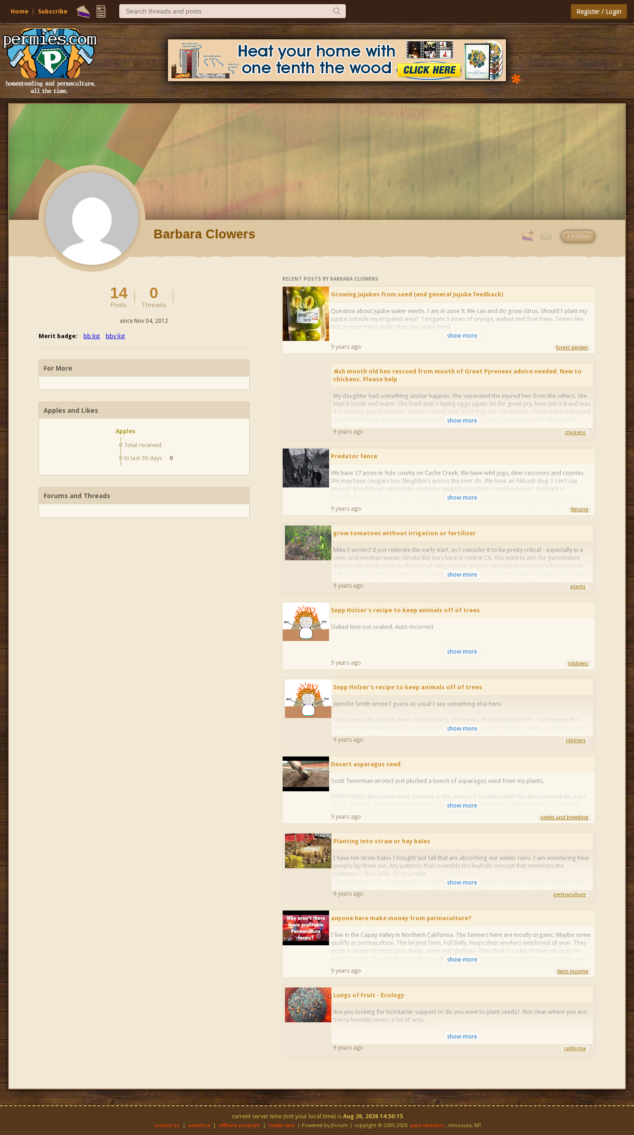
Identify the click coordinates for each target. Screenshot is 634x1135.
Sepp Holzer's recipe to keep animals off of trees (405, 610)
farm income (572, 971)
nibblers (578, 663)
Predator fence (354, 456)
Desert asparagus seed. (366, 764)
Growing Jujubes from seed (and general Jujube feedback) (417, 294)
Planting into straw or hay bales (381, 841)
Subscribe (52, 11)
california (575, 1048)
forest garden (572, 348)
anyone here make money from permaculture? (401, 918)
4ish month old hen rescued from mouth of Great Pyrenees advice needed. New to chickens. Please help (457, 375)
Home (19, 11)
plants (578, 587)
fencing (579, 510)
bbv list (115, 336)
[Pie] (83, 11)
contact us (167, 1125)
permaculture (569, 894)
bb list (92, 336)
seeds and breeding (564, 817)
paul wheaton (427, 1125)
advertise (199, 1125)
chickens (575, 433)
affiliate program (239, 1125)
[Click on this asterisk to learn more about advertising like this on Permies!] (516, 78)
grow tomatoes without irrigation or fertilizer (404, 533)
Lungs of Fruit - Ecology (368, 995)
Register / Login (598, 11)
